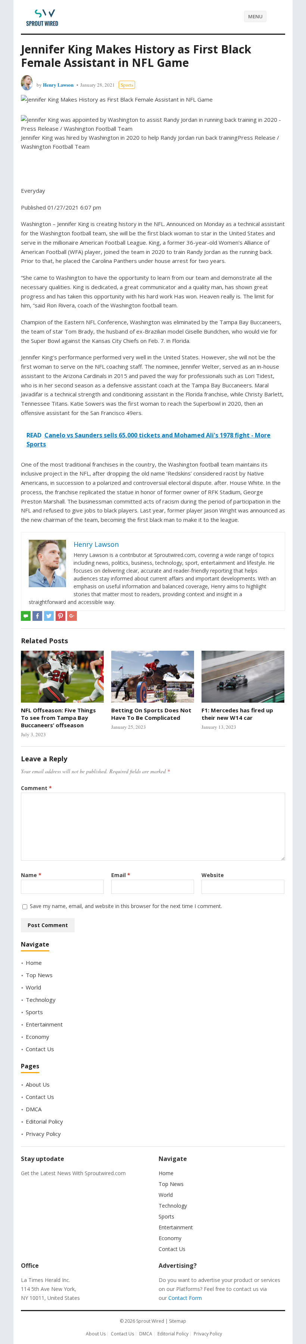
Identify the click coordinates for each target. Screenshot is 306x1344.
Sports (127, 84)
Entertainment (44, 1024)
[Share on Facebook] (37, 616)
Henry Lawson (58, 84)
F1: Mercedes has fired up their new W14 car (237, 713)
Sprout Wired (150, 1321)
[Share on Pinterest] (60, 616)
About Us (38, 1084)
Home (34, 962)
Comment (36, 788)
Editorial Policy (44, 1121)
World (33, 987)
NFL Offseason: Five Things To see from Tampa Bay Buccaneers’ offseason (58, 717)
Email (120, 875)
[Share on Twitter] (49, 616)
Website (213, 875)
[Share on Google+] (72, 616)
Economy (37, 1036)
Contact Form (185, 1297)
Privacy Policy (43, 1133)
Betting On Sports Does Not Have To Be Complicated (151, 713)
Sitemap (177, 1321)
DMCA (33, 1109)
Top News (39, 975)
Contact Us (40, 1049)
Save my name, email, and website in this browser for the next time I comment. (126, 906)
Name (31, 875)
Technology (41, 999)
